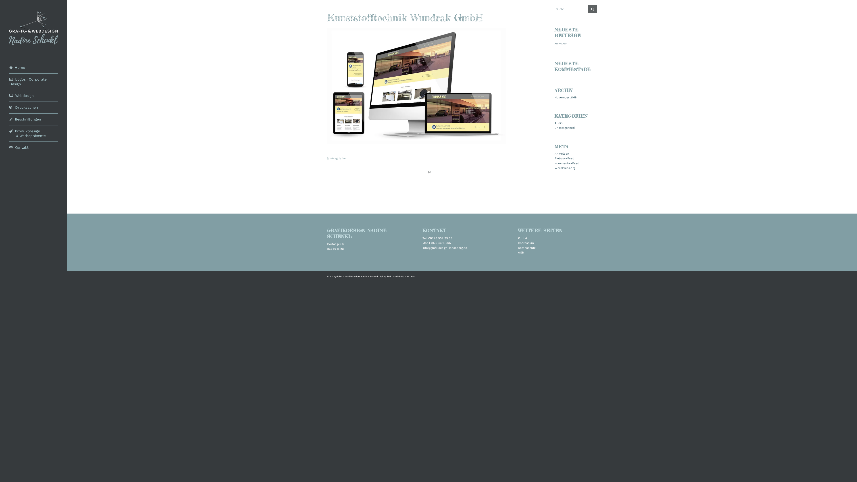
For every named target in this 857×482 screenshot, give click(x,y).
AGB (521, 252)
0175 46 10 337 (441, 243)
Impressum (526, 243)
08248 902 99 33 (440, 238)
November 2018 (566, 97)
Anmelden (562, 153)
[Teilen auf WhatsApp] (429, 172)
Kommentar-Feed (567, 163)
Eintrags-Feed (564, 158)
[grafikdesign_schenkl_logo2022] (33, 28)
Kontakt (523, 238)
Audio (559, 123)
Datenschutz (527, 247)
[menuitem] (33, 68)
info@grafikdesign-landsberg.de (444, 247)
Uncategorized (565, 127)
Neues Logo (561, 43)
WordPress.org (565, 168)
